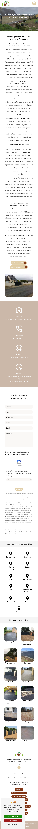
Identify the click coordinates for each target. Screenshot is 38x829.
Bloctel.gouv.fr (12, 532)
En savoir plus (17, 263)
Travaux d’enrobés (15, 780)
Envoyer (19, 489)
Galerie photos (16, 784)
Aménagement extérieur (19, 793)
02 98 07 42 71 (19, 338)
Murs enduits (25, 782)
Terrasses (25, 780)
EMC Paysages (18, 778)
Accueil (10, 778)
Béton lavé (27, 778)
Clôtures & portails (14, 782)
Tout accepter (13, 816)
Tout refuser (13, 820)
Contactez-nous (17, 267)
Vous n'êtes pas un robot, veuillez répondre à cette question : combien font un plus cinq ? (18, 473)
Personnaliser (13, 824)
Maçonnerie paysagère (19, 796)
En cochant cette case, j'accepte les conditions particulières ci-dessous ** (17, 453)
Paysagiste (19, 789)
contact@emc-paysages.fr (19, 357)
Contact (24, 784)
